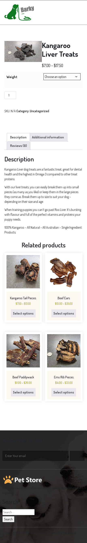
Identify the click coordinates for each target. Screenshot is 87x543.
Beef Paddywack (23, 377)
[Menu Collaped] (68, 12)
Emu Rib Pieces (64, 377)
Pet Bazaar (69, 533)
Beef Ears (64, 298)
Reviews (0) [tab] (18, 146)
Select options (23, 313)
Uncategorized (39, 111)
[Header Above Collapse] (78, 12)
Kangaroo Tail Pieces (23, 298)
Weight (11, 77)
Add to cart (28, 95)
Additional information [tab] (48, 137)
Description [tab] (18, 137)
